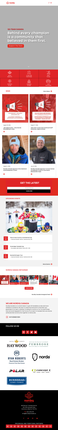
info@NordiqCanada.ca (29, 413)
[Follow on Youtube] (35, 332)
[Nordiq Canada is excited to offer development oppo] (4, 280)
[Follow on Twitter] (31, 332)
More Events (46, 264)
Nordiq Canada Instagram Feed (41, 294)
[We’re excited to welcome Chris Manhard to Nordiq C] (14, 280)
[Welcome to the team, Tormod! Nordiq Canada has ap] (43, 280)
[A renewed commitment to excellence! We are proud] (34, 280)
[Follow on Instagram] (23, 332)
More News (46, 91)
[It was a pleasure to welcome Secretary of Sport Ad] (24, 280)
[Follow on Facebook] (27, 332)
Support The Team (15, 46)
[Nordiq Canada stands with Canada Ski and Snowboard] (53, 280)
